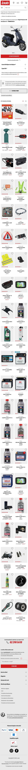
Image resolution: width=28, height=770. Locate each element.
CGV (2, 691)
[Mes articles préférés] (22, 3)
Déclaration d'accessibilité (7, 700)
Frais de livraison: (5, 763)
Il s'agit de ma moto (14, 56)
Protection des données (6, 693)
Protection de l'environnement (8, 703)
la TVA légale (16, 762)
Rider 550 (21, 491)
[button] (25, 8)
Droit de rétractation (6, 695)
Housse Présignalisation (7, 247)
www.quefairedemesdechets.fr (16, 717)
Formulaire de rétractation (7, 698)
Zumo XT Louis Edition (7, 369)
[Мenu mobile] (2, 7)
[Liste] (25, 101)
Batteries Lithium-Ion (20, 467)
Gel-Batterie (20, 394)
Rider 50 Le (20, 295)
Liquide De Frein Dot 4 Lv (7, 417)
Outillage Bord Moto (21, 247)
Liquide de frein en (21, 321)
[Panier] (26, 3)
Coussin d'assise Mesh (7, 321)
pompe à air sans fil (7, 618)
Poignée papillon (20, 270)
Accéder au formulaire (20, 85)
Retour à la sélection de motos (9, 16)
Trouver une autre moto (13, 60)
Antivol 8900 (20, 222)
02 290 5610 (16, 642)
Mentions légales (5, 688)
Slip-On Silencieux (21, 122)
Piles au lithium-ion (7, 394)
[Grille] (23, 101)
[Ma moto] (18, 3)
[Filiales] (14, 3)
